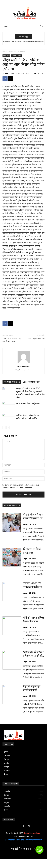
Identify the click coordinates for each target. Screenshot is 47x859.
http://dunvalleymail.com (23, 370)
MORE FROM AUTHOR (31, 382)
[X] (10, 78)
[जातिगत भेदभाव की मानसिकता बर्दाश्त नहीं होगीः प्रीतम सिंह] (9, 418)
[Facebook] (5, 78)
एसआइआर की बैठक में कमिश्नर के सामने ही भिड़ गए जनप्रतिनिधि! (33, 654)
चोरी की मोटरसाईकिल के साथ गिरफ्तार (33, 619)
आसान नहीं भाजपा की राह (36, 339)
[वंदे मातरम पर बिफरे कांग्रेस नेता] (9, 406)
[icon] (39, 851)
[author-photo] (24, 363)
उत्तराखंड (22, 51)
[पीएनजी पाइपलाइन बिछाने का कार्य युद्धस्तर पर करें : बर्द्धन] (12, 694)
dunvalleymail (10, 73)
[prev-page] (4, 427)
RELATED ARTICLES (12, 382)
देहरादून (19, 55)
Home (5, 51)
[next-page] (8, 427)
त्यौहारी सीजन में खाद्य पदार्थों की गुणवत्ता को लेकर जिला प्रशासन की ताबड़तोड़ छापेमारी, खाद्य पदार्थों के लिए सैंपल (33, 516)
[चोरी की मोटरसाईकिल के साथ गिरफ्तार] (12, 625)
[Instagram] (23, 826)
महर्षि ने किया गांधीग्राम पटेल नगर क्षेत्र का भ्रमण (12, 340)
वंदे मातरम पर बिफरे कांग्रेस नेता (28, 403)
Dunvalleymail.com (32, 833)
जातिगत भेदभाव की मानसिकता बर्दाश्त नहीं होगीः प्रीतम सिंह (33, 585)
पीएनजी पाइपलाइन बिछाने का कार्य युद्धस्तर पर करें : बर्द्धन (33, 688)
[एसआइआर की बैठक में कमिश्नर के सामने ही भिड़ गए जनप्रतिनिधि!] (12, 660)
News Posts (13, 51)
